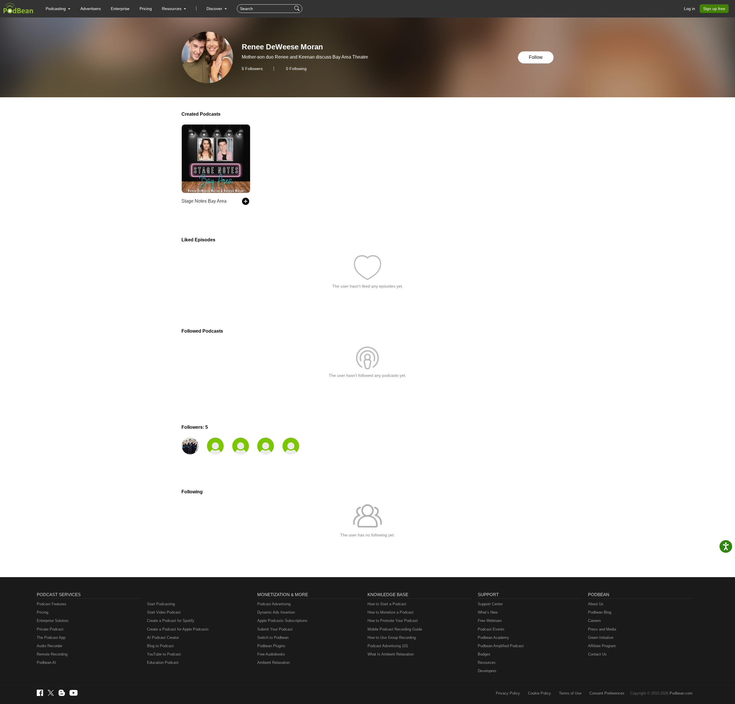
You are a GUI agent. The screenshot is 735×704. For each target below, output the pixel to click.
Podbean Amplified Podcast (501, 646)
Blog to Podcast (160, 646)
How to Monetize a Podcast (390, 612)
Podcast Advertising (274, 604)
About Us (596, 604)
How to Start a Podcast (387, 604)
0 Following (296, 69)
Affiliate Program (602, 646)
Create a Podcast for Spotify (170, 620)
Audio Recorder (49, 646)
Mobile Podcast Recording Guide (395, 629)
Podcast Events (491, 629)
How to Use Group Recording (392, 637)
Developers (487, 671)
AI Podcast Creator (163, 637)
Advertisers (90, 8)
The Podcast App (51, 637)
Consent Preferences (606, 693)
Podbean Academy (493, 637)
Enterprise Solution (52, 620)
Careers (594, 620)
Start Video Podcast (164, 612)
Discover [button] (214, 8)
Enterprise (120, 8)
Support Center (490, 604)
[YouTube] (73, 693)
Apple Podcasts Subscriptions (282, 620)
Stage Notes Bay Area (204, 201)
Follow (536, 57)
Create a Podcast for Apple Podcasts (178, 629)
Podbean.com (681, 693)
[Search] (297, 9)
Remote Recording (52, 654)
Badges (484, 654)
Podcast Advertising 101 (388, 646)
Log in (689, 8)
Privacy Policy (508, 693)
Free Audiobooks (271, 654)
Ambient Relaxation (273, 662)
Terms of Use (570, 693)
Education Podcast (163, 662)
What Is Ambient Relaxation (391, 654)
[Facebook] (40, 693)
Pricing (146, 8)
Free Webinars (490, 620)
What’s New (488, 612)
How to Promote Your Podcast (393, 620)
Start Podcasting (161, 604)
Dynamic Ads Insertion (276, 612)
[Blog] (62, 693)
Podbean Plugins (271, 646)
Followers (252, 69)
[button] (58, 8)
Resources (487, 662)
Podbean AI (46, 662)
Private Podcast (50, 629)
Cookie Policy (539, 693)
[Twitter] (51, 693)
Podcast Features (51, 604)
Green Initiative (600, 637)
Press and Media (602, 629)
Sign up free (714, 8)
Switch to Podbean (273, 637)
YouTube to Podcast (164, 654)
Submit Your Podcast (275, 629)
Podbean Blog (599, 612)
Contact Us (597, 654)
